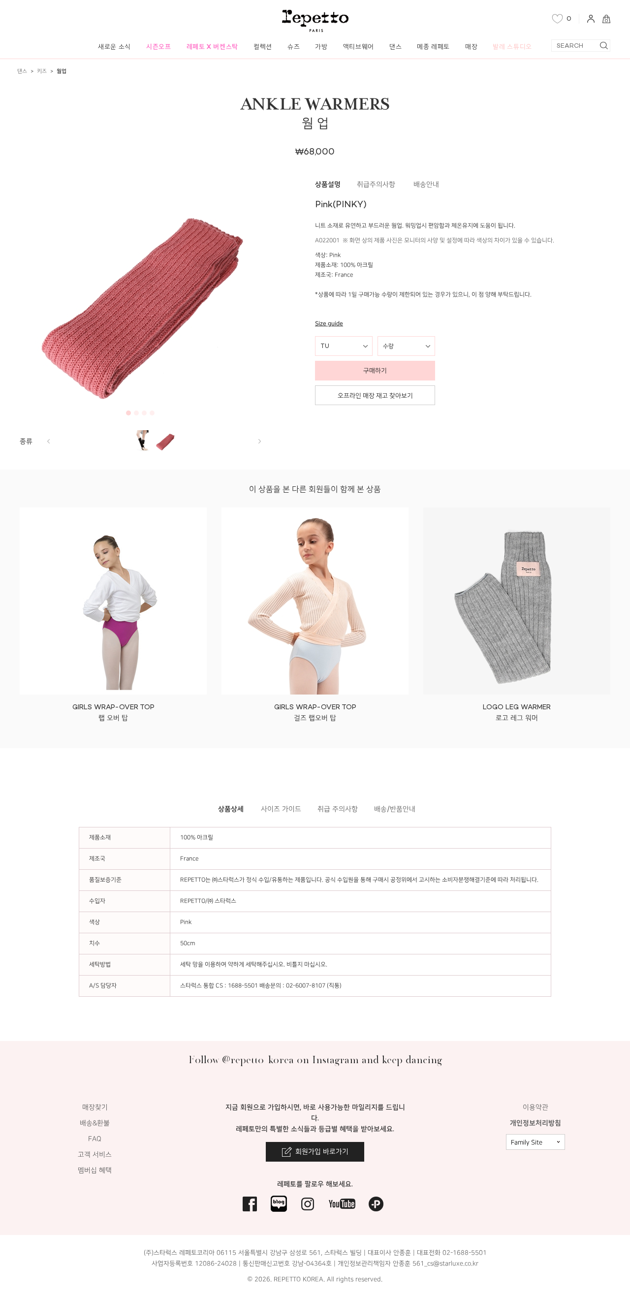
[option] (140, 299)
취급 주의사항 (337, 809)
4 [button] (152, 413)
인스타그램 (308, 1204)
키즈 (42, 71)
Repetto (315, 21)
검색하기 (604, 45)
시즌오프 (158, 46)
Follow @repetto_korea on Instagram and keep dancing (315, 1059)
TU (324, 346)
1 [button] (128, 413)
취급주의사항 (376, 184)
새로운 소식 (114, 46)
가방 (321, 46)
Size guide (329, 323)
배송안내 (426, 184)
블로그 (279, 1204)
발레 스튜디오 (512, 46)
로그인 (591, 19)
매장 (471, 46)
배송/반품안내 (394, 809)
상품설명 (328, 184)
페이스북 (250, 1204)
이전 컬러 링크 (259, 441)
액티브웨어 (358, 46)
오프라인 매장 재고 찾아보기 (375, 395)
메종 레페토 (433, 46)
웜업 (61, 71)
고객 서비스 (95, 1154)
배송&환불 (95, 1123)
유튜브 (342, 1204)
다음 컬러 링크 (48, 441)
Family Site (526, 1142)
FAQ (94, 1138)
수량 (388, 346)
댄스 (395, 46)
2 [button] (136, 413)
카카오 (376, 1204)
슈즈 (293, 46)
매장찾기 (95, 1107)
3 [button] (144, 413)
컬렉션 (262, 46)
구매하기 (375, 370)
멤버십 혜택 (95, 1170)
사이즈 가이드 (281, 809)
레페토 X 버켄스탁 (213, 46)
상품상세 (231, 809)
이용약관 (535, 1107)
